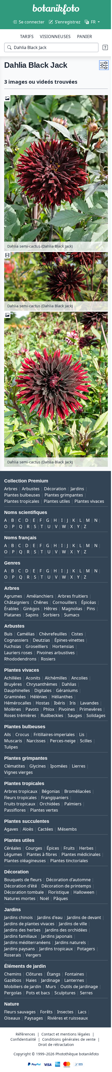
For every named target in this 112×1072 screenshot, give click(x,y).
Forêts (46, 1017)
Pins (91, 601)
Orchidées (50, 802)
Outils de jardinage (79, 991)
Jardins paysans (55, 954)
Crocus (22, 733)
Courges (34, 847)
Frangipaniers (55, 796)
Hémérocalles (17, 695)
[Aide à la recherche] (101, 47)
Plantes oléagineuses (68, 859)
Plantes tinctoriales (23, 865)
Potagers (51, 960)
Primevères (15, 708)
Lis (81, 733)
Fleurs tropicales (20, 796)
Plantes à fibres (42, 853)
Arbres (10, 475)
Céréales (12, 847)
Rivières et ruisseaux (67, 1023)
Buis (8, 626)
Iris (73, 695)
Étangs (53, 979)
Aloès (28, 828)
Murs (51, 991)
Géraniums (67, 683)
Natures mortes (19, 903)
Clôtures (34, 979)
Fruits (69, 847)
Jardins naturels (19, 954)
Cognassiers (16, 632)
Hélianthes (62, 689)
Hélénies (38, 689)
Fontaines (74, 979)
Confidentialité (21, 1044)
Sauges (11, 714)
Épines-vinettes (69, 632)
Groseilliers (37, 639)
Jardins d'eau (50, 922)
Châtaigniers (16, 595)
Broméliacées (77, 790)
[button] (100, 65)
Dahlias (69, 676)
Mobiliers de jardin (22, 991)
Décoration (55, 475)
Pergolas (13, 998)
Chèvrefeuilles (53, 626)
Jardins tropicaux (21, 960)
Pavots (32, 702)
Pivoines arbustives (56, 645)
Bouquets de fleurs (23, 884)
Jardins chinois (18, 922)
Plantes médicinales (23, 859)
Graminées (15, 689)
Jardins (77, 475)
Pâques (60, 903)
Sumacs (71, 607)
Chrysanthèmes (41, 676)
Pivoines (67, 702)
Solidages (32, 714)
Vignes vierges (18, 771)
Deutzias (41, 632)
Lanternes (74, 985)
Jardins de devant (21, 929)
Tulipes (11, 746)
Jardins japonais (19, 947)
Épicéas (88, 595)
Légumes (13, 853)
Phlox (48, 702)
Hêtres (50, 601)
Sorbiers (51, 607)
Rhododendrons (20, 651)
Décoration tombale (24, 897)
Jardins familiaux (67, 941)
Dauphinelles (17, 683)
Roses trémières (47, 708)
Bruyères (13, 676)
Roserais (72, 960)
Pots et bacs (38, 998)
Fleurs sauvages (20, 1017)
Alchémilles (56, 670)
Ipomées (58, 765)
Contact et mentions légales (64, 1039)
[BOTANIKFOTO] (56, 9)
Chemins (12, 979)
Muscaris (13, 739)
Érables (11, 601)
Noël (44, 903)
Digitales (43, 683)
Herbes (86, 847)
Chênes (41, 595)
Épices (53, 847)
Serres (86, 998)
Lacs (82, 1017)
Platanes (12, 607)
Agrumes (13, 588)
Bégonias (51, 790)
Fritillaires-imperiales (54, 733)
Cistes (77, 626)
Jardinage (50, 985)
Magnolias (72, 601)
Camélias (26, 626)
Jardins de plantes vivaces (68, 929)
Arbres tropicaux (20, 790)
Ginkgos (31, 601)
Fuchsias (12, 639)
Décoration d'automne (68, 884)
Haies (31, 985)
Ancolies (79, 670)
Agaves (11, 828)
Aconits (33, 670)
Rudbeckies (78, 708)
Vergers (93, 960)
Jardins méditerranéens (63, 947)
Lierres (78, 765)
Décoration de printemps (66, 891)
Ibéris (59, 695)
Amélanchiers (40, 588)
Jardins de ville (18, 935)
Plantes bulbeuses (22, 481)
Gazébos (12, 985)
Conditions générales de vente (67, 1044)
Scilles (86, 739)
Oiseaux (12, 1023)
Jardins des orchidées (25, 941)
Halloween (83, 897)
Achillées (12, 670)
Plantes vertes (44, 809)
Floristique (58, 897)
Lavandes (89, 695)
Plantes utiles (57, 487)
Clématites (14, 765)
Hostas (42, 695)
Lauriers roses (18, 645)
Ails (7, 733)
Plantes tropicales (21, 487)
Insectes (65, 1017)
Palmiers (73, 802)
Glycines (37, 765)
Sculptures (65, 998)
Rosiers (48, 651)
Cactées (45, 828)
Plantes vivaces (19, 494)
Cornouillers (65, 595)
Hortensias (63, 639)
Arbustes (31, 475)
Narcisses (36, 739)
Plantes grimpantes (64, 481)
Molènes (12, 702)
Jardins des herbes (55, 935)
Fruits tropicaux (19, 802)
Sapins (32, 607)
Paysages (33, 1023)
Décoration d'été (20, 891)
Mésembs (67, 828)
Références (23, 1039)
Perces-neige (63, 739)
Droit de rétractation (54, 1049)
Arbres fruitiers (73, 588)
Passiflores (15, 809)
